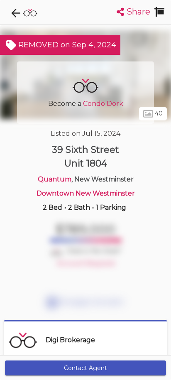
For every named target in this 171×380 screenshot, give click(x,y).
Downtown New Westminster (86, 193)
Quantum (54, 179)
